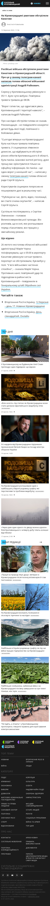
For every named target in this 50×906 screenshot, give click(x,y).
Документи (31, 848)
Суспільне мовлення (11, 841)
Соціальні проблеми (36, 818)
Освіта (29, 785)
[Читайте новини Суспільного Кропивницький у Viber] (17, 875)
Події (3, 777)
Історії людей (32, 810)
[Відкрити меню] (48, 3)
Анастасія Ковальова (15, 24)
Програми (6, 854)
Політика (5, 814)
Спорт (4, 822)
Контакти (6, 837)
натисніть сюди (33, 896)
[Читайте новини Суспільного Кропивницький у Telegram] (21, 875)
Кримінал (5, 781)
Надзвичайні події (35, 789)
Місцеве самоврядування (34, 805)
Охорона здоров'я (35, 793)
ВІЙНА (4, 766)
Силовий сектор (9, 810)
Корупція (30, 777)
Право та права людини (8, 805)
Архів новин (32, 837)
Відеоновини (7, 826)
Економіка (6, 785)
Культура (30, 781)
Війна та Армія (7, 10)
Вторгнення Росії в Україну (35, 760)
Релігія (29, 814)
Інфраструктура (33, 797)
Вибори (4, 789)
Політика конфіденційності (10, 849)
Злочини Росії (8, 818)
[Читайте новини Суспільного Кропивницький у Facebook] (3, 875)
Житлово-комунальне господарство (12, 798)
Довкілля (5, 793)
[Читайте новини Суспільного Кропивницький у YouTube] (12, 875)
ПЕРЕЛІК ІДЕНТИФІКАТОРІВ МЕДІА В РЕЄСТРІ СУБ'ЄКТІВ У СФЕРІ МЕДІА (37, 857)
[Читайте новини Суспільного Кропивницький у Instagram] (8, 875)
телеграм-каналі (19, 176)
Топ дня (30, 826)
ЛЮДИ (29, 766)
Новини (5, 759)
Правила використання (33, 842)
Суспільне (32, 894)
